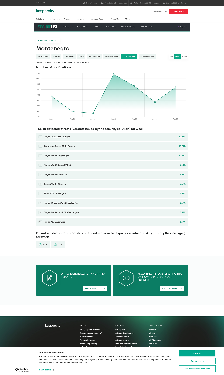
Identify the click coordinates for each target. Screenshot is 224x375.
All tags (152, 333)
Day (171, 56)
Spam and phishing (88, 343)
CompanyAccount (159, 12)
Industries (54, 19)
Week (177, 56)
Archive (152, 330)
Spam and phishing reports (126, 343)
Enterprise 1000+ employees (176, 3)
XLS (60, 244)
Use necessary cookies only (197, 368)
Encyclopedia (128, 27)
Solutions (40, 19)
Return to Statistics (48, 40)
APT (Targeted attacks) (90, 330)
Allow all (197, 353)
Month (184, 56)
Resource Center (97, 19)
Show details (45, 370)
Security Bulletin (122, 337)
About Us (114, 19)
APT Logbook (155, 340)
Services (81, 19)
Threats (83, 325)
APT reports (120, 330)
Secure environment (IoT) (91, 333)
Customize (196, 361)
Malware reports (122, 340)
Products (67, 19)
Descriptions (146, 27)
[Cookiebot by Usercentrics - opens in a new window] (22, 370)
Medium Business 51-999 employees (146, 3)
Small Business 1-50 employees (116, 3)
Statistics (111, 27)
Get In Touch (178, 12)
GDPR (127, 19)
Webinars (153, 337)
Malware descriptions (124, 333)
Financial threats (87, 340)
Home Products (91, 3)
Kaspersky (45, 9)
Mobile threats (86, 337)
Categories (119, 325)
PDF (45, 244)
